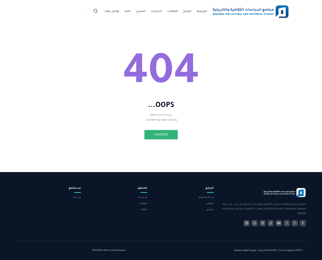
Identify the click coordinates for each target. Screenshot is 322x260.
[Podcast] (262, 223)
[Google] (254, 223)
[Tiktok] (270, 223)
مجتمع (210, 209)
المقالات (143, 203)
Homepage (161, 134)
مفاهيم (210, 203)
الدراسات (142, 197)
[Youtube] (279, 223)
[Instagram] (294, 223)
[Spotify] (247, 223)
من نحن (77, 197)
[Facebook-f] (303, 223)
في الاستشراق (206, 197)
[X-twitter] (287, 223)
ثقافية (144, 209)
